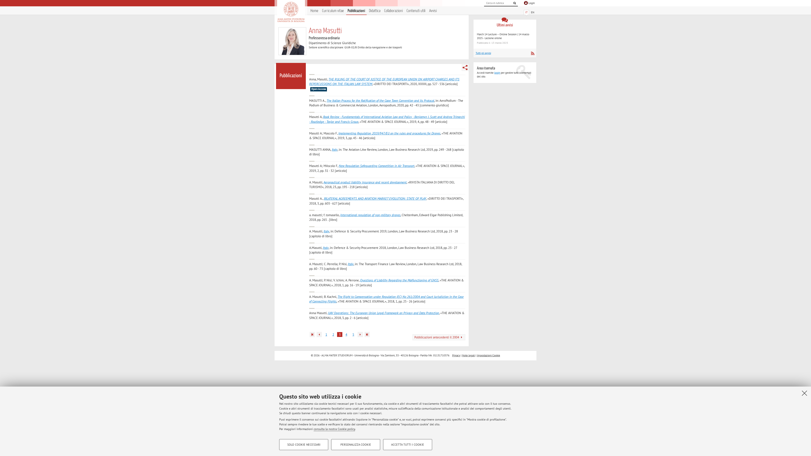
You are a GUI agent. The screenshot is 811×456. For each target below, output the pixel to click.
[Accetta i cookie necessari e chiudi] (804, 393)
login (497, 73)
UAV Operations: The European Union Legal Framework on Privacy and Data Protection (383, 313)
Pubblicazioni (356, 11)
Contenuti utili (416, 11)
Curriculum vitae (333, 11)
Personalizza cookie (355, 444)
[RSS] (532, 53)
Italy (334, 150)
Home (314, 11)
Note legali (468, 355)
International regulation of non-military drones (370, 215)
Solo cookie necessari (303, 444)
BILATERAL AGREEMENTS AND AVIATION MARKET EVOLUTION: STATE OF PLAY (375, 199)
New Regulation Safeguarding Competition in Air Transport (376, 166)
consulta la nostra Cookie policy (334, 429)
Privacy (456, 355)
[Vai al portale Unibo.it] (291, 12)
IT (526, 12)
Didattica (374, 11)
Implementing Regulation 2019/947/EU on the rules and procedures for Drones (389, 133)
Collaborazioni (393, 11)
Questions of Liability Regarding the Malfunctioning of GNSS (399, 280)
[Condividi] (465, 67)
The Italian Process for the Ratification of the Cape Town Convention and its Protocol (380, 101)
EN (532, 12)
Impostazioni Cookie (488, 355)
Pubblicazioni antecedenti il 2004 (437, 337)
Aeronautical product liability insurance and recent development (365, 182)
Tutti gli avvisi (483, 53)
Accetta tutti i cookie (407, 444)
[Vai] (515, 3)
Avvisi (433, 11)
